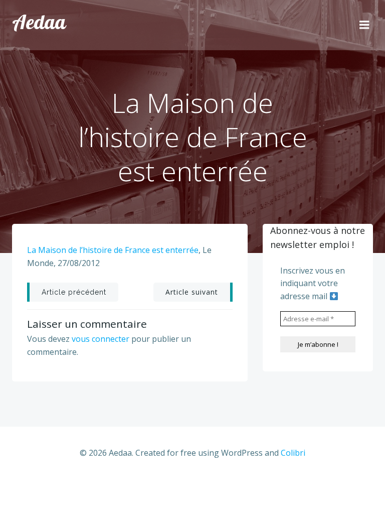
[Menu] (364, 25)
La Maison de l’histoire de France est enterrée (113, 249)
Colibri (293, 452)
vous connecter (100, 338)
